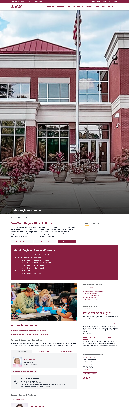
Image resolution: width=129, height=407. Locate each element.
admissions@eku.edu (39, 1)
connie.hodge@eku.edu (31, 364)
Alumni (97, 7)
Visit (98, 1)
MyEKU (110, 1)
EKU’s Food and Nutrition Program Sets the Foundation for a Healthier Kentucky (97, 313)
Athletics (89, 7)
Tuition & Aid (71, 7)
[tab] (21, 351)
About (104, 7)
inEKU (115, 1)
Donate (104, 1)
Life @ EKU (80, 7)
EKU (11, 217)
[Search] (116, 6)
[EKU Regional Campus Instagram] (90, 378)
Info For (110, 7)
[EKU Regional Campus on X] (87, 378)
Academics (50, 7)
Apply (93, 1)
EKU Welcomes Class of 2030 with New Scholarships (99, 324)
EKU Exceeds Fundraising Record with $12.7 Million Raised (99, 338)
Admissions (60, 7)
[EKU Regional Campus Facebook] (84, 378)
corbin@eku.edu (88, 370)
